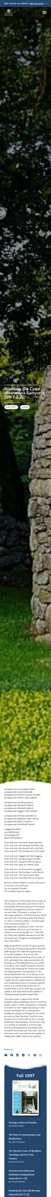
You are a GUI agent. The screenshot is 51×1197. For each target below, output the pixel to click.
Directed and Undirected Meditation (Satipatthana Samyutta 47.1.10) (21, 1174)
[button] (5, 1055)
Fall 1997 (11, 407)
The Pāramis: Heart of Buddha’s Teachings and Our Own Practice (25, 1154)
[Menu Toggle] (44, 12)
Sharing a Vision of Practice (23, 1122)
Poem (25, 407)
